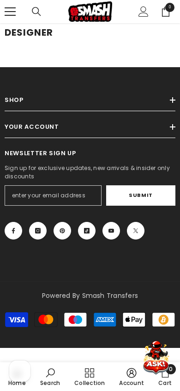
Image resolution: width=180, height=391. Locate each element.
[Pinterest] (62, 231)
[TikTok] (87, 231)
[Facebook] (13, 231)
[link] (50, 376)
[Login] (143, 11)
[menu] (10, 11)
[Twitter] (135, 231)
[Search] (36, 11)
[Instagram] (38, 231)
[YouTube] (111, 231)
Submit (140, 195)
